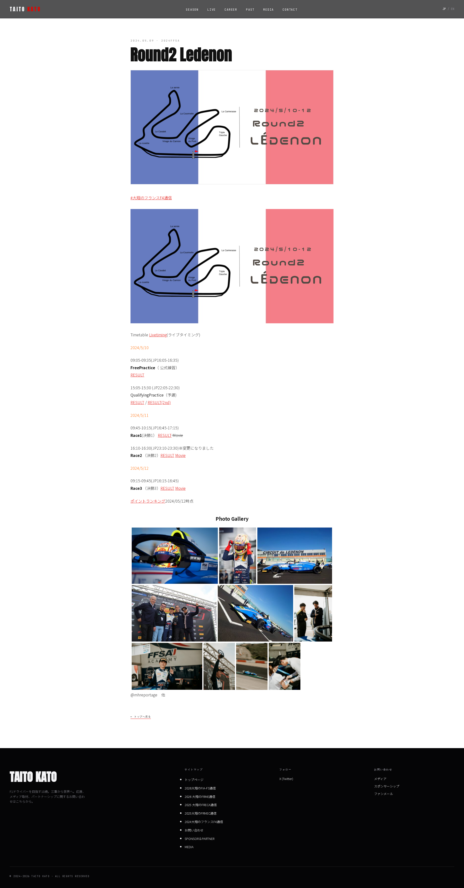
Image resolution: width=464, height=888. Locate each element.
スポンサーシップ (386, 786)
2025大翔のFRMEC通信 (201, 813)
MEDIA (189, 847)
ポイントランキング (147, 501)
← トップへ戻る (140, 716)
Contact (290, 10)
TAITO (25, 9)
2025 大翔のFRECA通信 (201, 804)
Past (250, 10)
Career (231, 10)
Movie (180, 455)
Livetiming (158, 335)
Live (211, 10)
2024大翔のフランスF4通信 (204, 821)
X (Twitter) (286, 778)
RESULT (137, 375)
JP (444, 9)
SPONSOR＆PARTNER (199, 838)
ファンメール (383, 793)
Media (268, 10)
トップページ (194, 779)
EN (452, 9)
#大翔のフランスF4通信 (151, 198)
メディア (380, 778)
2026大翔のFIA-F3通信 (200, 788)
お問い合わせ (194, 830)
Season (192, 10)
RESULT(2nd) (159, 402)
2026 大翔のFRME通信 (200, 796)
